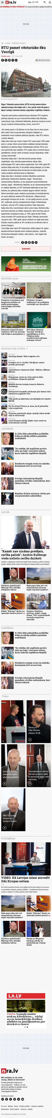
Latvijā (7, 43)
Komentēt (26, 249)
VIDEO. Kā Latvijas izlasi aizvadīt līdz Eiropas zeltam (25, 879)
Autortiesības (5, 1109)
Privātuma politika (24, 1106)
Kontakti (30, 1109)
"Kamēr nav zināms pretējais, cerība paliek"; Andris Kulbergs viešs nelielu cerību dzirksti (23, 554)
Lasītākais (7, 428)
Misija (16, 1106)
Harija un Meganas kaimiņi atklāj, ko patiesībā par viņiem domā (36, 941)
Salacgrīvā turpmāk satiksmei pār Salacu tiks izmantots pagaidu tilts (29, 392)
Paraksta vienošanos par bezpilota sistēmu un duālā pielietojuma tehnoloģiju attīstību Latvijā (12, 304)
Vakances (23, 1109)
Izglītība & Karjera (19, 43)
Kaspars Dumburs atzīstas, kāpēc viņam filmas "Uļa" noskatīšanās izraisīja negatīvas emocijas (38, 615)
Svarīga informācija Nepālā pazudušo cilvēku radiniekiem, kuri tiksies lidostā (32, 480)
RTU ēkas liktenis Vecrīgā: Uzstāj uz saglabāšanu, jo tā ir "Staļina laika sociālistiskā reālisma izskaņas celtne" (37, 335)
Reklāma (10, 1106)
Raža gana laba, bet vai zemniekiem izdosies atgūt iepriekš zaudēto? (37, 587)
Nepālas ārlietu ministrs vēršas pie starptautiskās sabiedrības (32, 494)
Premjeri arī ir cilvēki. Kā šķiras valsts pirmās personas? (26, 363)
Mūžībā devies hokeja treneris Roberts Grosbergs (26, 385)
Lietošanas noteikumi (37, 1106)
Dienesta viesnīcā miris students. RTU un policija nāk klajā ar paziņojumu (13, 332)
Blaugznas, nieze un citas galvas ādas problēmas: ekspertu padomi (25, 378)
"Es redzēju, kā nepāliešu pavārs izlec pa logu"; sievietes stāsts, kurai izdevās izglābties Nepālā (31, 450)
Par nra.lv (4, 1106)
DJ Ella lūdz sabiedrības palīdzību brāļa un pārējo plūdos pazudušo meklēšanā (31, 436)
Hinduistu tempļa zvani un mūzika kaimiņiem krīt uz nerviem (32, 464)
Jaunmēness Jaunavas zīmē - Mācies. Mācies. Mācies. (29, 371)
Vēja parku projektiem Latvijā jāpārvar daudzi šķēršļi (29, 400)
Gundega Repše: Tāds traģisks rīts (24, 356)
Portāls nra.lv (5, 56)
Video (5, 696)
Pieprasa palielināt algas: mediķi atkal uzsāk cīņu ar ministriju (29, 414)
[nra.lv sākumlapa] (10, 2)
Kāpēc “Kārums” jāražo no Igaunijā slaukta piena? (13, 612)
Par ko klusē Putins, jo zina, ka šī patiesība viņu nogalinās (28, 407)
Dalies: (17, 242)
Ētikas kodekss (14, 1109)
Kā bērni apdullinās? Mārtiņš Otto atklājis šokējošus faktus (11, 587)
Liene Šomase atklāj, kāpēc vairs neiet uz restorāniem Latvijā (27, 421)
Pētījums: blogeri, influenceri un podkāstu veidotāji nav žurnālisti (38, 302)
